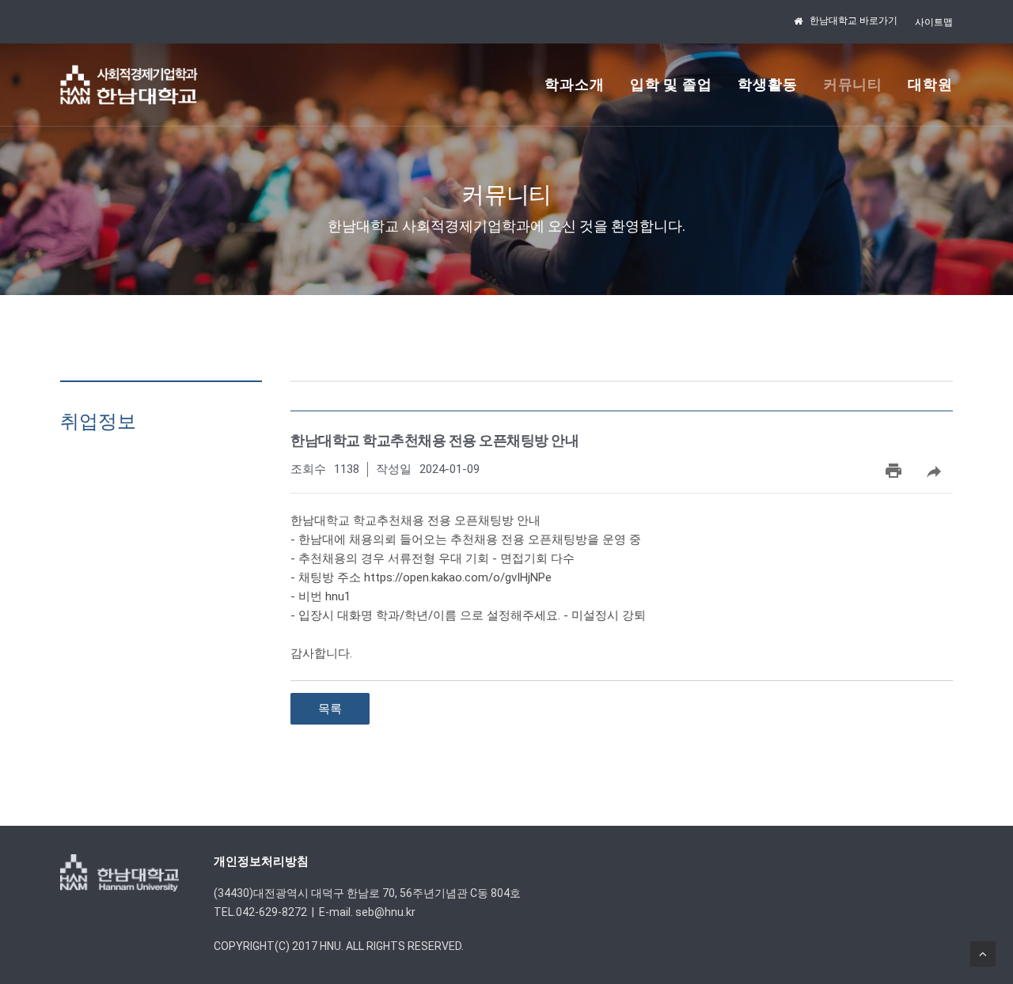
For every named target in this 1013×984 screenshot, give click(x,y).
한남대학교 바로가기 (853, 20)
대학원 (930, 84)
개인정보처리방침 (261, 861)
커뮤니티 (853, 84)
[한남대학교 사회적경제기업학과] (129, 84)
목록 (330, 709)
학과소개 (574, 84)
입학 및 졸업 (671, 84)
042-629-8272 (271, 912)
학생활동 (768, 84)
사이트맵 (934, 22)
